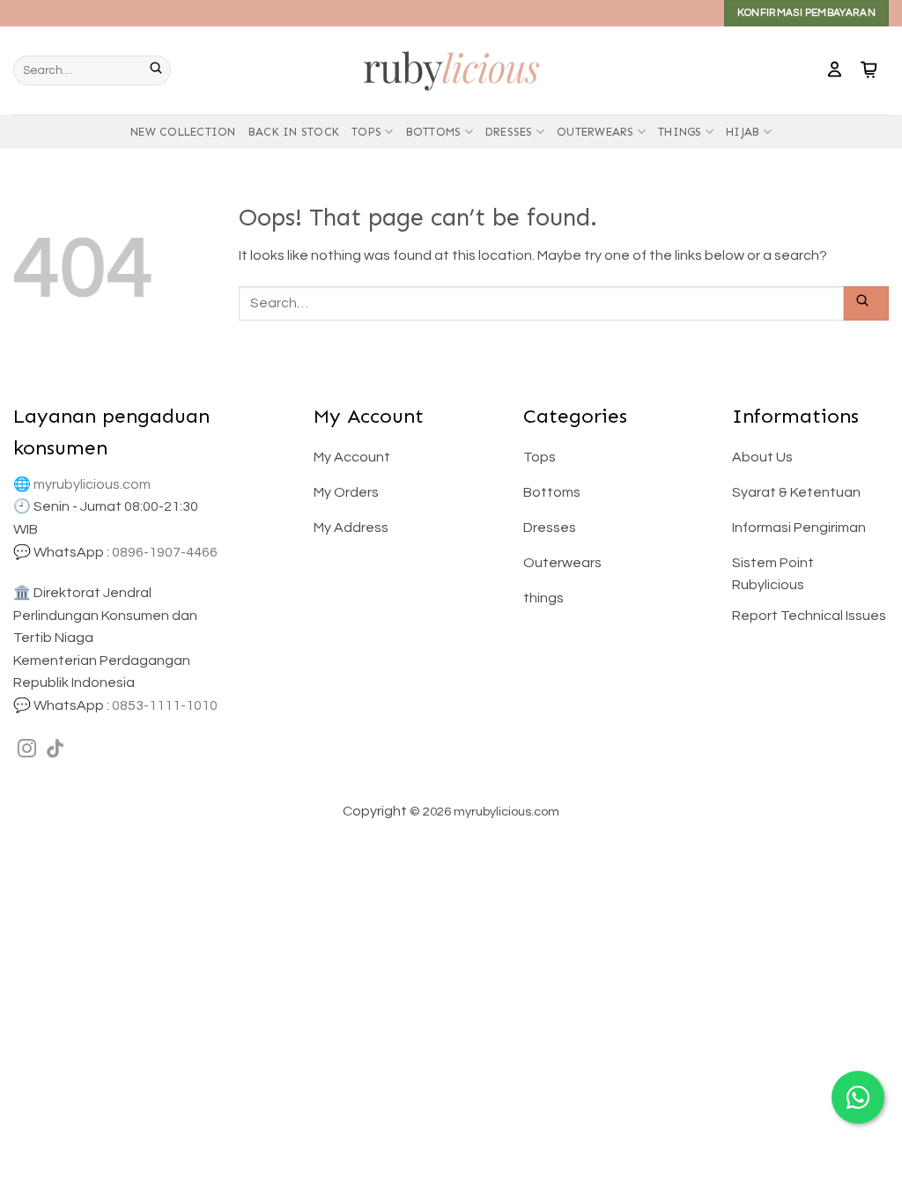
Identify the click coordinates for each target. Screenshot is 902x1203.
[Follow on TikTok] (55, 750)
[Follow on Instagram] (27, 750)
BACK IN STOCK (293, 131)
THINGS (680, 131)
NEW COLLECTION (183, 131)
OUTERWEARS (595, 131)
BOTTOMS (434, 131)
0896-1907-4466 (165, 552)
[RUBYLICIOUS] (451, 70)
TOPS (366, 131)
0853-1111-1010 (165, 705)
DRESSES (509, 131)
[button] (835, 70)
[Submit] (160, 70)
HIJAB (742, 131)
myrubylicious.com (92, 484)
